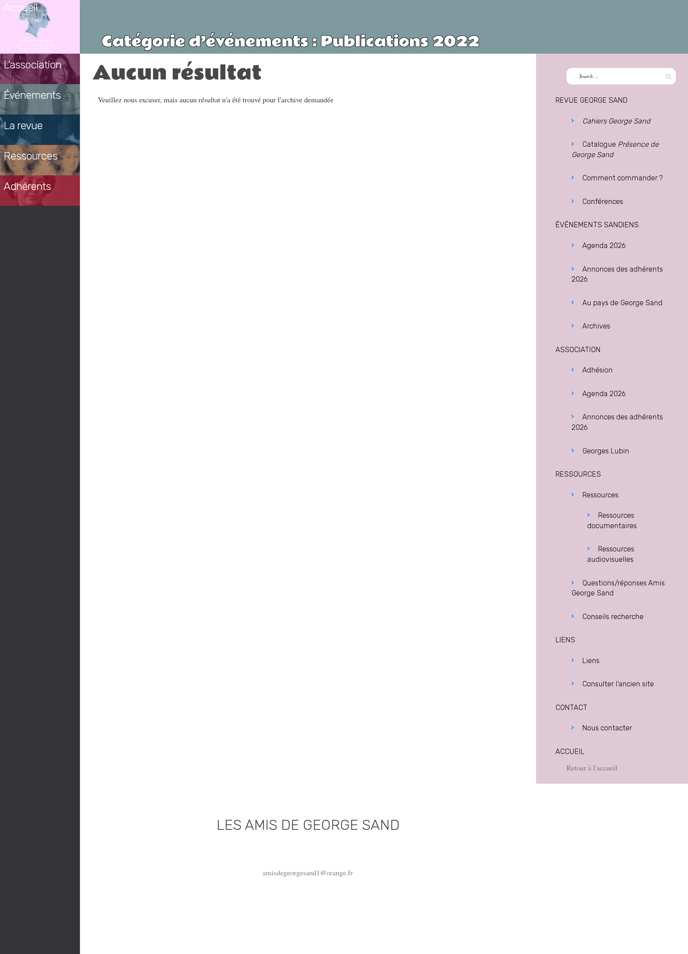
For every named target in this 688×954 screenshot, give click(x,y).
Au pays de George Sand (622, 302)
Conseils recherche (613, 616)
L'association (32, 64)
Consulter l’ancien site (618, 684)
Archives (596, 326)
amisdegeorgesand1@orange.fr (308, 872)
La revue (23, 125)
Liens (590, 660)
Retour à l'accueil (592, 768)
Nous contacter (607, 728)
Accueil (20, 7)
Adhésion (597, 370)
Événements (32, 95)
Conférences (602, 201)
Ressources (30, 156)
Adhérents (27, 186)
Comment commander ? (622, 178)
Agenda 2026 (604, 245)
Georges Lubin (605, 451)
